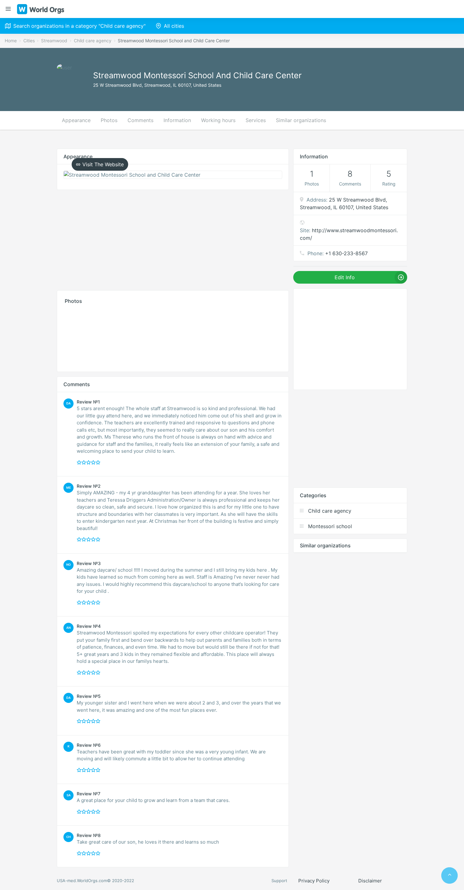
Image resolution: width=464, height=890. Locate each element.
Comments (140, 120)
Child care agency (92, 40)
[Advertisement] (173, 238)
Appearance (76, 120)
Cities (29, 40)
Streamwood (54, 40)
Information (177, 120)
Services (256, 120)
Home (11, 40)
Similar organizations (301, 120)
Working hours (218, 120)
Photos (109, 120)
